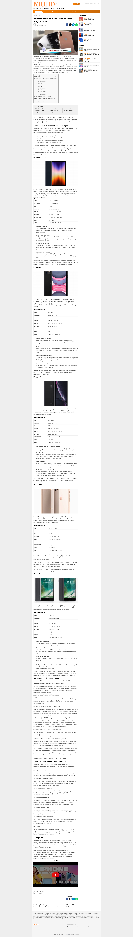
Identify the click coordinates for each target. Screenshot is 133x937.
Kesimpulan (38, 100)
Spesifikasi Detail (43, 81)
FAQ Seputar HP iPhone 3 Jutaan (43, 96)
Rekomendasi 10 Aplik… (89, 19)
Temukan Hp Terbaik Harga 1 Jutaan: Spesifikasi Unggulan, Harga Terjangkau (43, 905)
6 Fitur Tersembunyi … (89, 40)
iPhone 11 (40, 83)
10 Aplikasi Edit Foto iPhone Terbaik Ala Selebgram (54, 110)
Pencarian (76, 4)
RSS (90, 926)
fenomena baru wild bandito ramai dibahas (72, 917)
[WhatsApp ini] (76, 24)
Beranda (35, 927)
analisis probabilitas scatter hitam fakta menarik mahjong (66, 913)
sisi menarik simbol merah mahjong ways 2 (44, 914)
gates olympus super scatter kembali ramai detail (90, 917)
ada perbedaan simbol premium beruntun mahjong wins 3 (44, 913)
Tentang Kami (36, 929)
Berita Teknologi (87, 53)
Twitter (80, 926)
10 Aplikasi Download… (89, 30)
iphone (35, 893)
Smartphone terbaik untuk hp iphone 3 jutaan (46, 78)
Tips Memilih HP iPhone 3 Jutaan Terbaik (45, 98)
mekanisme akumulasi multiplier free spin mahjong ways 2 (80, 914)
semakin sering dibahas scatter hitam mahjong (59, 918)
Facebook (70, 926)
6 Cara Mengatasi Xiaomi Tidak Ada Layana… (91, 71)
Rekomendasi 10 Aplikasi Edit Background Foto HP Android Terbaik (79, 12)
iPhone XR (40, 86)
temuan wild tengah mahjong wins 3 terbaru (61, 914)
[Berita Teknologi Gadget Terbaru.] (44, 4)
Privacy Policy (47, 927)
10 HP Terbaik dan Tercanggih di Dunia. (91, 55)
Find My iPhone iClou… (89, 24)
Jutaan (40, 893)
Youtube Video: (43, 101)
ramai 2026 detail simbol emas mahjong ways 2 (55, 917)
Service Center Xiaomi (88, 47)
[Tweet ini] (70, 24)
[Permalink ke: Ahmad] (34, 24)
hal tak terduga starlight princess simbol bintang (82, 916)
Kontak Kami (57, 927)
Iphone (85, 23)
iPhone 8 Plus (40, 89)
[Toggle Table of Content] (55, 76)
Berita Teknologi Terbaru (59, 934)
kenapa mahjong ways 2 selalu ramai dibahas (42, 918)
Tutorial (85, 18)
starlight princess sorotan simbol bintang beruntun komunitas (61, 916)
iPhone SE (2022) (41, 80)
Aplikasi (85, 34)
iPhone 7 (39, 93)
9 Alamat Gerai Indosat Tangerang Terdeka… (89, 60)
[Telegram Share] (73, 24)
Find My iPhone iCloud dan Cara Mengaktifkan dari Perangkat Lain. (40, 110)
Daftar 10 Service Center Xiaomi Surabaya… (91, 50)
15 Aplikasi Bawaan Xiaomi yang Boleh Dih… (91, 66)
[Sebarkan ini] (67, 24)
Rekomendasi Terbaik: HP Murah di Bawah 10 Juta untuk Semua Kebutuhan (67, 905)
